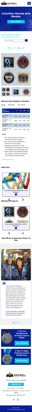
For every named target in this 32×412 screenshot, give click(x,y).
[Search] (26, 40)
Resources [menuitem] (23, 380)
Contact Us (16, 384)
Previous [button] (2, 70)
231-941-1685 (19, 388)
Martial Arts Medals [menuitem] (14, 34)
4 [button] (18, 322)
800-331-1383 (11, 388)
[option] (16, 69)
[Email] (9, 48)
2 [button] (15, 322)
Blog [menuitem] (18, 380)
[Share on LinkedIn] (19, 48)
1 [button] (13, 322)
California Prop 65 (8, 159)
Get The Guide (21, 343)
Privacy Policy (16, 407)
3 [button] (16, 322)
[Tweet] (16, 48)
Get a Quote (16, 21)
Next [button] (30, 70)
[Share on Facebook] (12, 48)
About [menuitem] (14, 380)
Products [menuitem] (4, 34)
